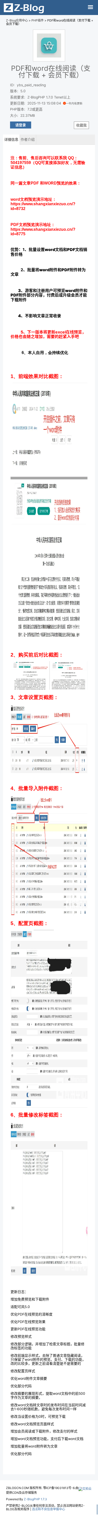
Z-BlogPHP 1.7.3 (35, 1499)
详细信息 (11, 140)
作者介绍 (28, 140)
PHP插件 (37, 20)
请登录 (20, 125)
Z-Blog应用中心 (17, 20)
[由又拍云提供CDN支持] (84, 1488)
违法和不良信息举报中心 (48, 1509)
